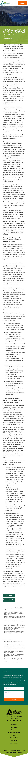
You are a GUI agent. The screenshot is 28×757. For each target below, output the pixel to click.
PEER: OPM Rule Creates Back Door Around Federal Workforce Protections (14, 621)
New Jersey (9, 38)
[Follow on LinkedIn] (14, 720)
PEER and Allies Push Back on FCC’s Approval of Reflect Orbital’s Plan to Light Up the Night (13, 651)
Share (9, 595)
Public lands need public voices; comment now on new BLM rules (12, 662)
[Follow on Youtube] (17, 720)
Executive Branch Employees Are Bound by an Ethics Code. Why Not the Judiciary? (14, 655)
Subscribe (10, 600)
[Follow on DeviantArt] (20, 720)
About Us (14, 724)
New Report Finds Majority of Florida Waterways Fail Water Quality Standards (14, 624)
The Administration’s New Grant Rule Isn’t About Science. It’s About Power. (14, 659)
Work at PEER (14, 743)
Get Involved (14, 738)
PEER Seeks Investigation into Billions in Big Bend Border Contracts (14, 608)
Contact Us (14, 740)
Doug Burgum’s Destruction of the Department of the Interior (13, 642)
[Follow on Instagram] (10, 720)
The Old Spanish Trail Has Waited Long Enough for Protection (14, 645)
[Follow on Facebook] (7, 720)
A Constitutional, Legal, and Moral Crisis (14, 648)
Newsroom (14, 730)
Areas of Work (14, 727)
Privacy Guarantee (14, 732)
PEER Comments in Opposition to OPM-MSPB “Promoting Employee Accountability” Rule (14, 628)
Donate (22, 3)
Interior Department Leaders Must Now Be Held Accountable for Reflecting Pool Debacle (14, 617)
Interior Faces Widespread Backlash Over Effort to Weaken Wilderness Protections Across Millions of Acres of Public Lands (14, 612)
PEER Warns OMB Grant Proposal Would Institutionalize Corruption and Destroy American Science (14, 632)
